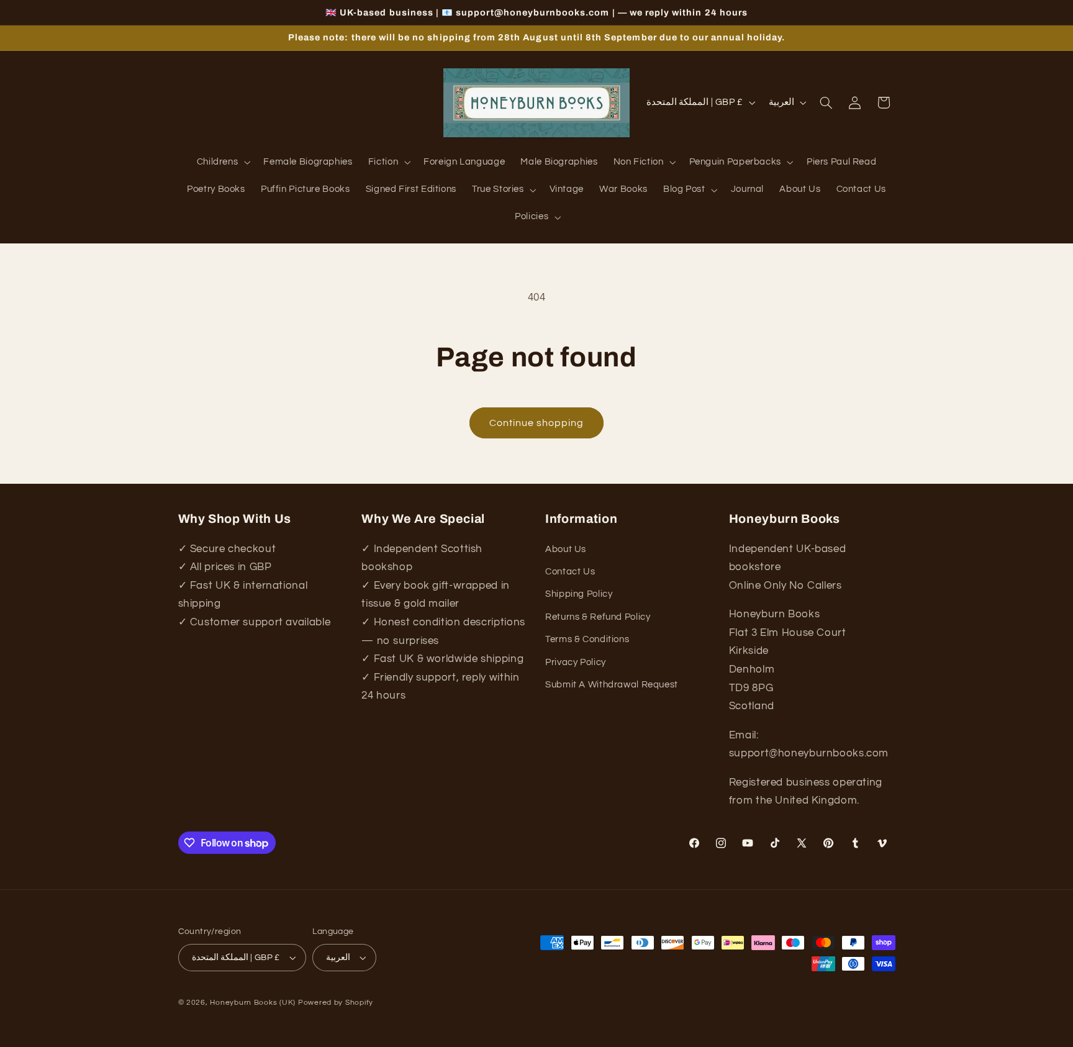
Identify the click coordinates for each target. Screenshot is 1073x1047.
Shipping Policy (578, 594)
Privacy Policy (575, 662)
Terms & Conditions (587, 639)
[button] (222, 162)
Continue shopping (536, 423)
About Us (565, 549)
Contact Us (570, 571)
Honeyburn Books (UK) (253, 1002)
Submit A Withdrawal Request (611, 684)
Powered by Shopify (335, 1002)
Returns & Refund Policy (598, 617)
